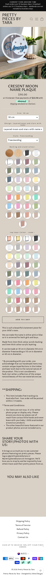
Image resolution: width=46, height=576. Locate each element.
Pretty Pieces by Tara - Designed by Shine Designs (23, 574)
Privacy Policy (23, 533)
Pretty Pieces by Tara (11, 19)
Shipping (13, 104)
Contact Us (23, 537)
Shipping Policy (23, 521)
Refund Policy (23, 529)
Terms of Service (22, 525)
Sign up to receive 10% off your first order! (23, 546)
